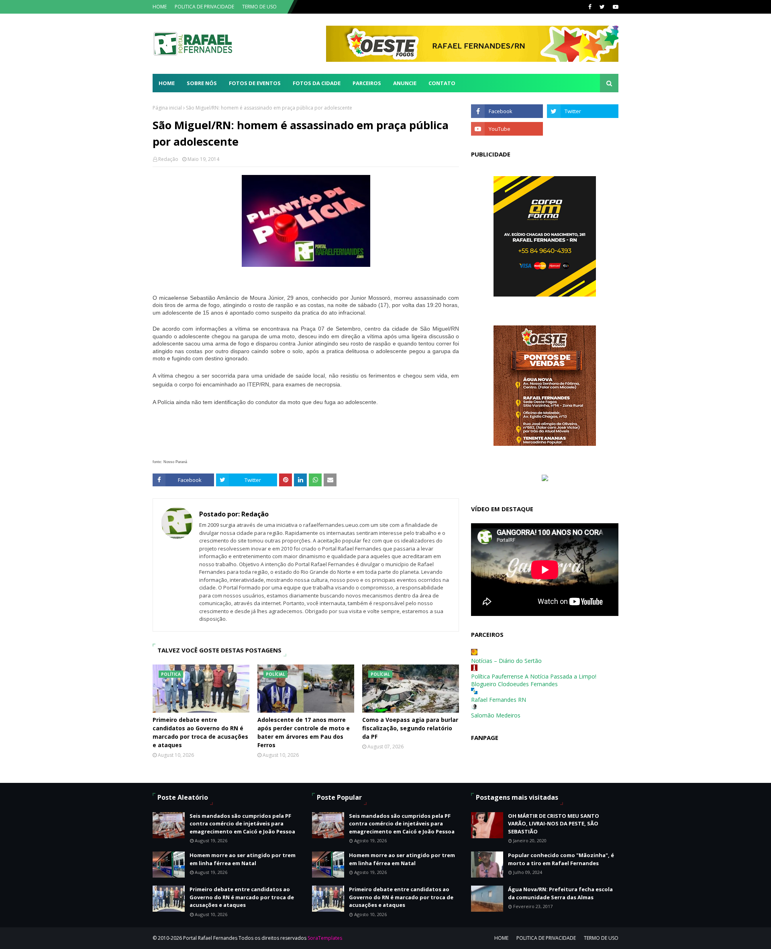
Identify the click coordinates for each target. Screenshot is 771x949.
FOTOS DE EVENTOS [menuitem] (255, 83)
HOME (160, 6)
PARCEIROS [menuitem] (367, 83)
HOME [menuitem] (167, 83)
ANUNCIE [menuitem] (404, 83)
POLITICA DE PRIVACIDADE (204, 6)
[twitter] (602, 7)
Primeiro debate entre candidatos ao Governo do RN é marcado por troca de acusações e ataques (200, 732)
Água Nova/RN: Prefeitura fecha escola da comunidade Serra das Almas (560, 893)
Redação (168, 159)
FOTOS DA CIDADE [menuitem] (317, 83)
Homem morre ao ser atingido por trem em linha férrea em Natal (243, 859)
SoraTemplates (325, 938)
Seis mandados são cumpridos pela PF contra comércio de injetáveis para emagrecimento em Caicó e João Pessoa (242, 823)
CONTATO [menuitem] (441, 83)
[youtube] (614, 7)
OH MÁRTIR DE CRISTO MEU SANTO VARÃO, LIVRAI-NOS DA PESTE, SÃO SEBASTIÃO (553, 823)
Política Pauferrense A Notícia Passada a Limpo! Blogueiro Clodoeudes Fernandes (533, 680)
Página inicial (167, 107)
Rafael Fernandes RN (498, 699)
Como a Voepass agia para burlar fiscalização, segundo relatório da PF (410, 728)
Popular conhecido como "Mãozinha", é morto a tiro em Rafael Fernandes (561, 859)
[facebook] (590, 7)
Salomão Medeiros (495, 715)
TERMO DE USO (259, 6)
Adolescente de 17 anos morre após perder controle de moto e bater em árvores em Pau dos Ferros (303, 732)
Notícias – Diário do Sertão (506, 661)
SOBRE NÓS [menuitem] (202, 83)
